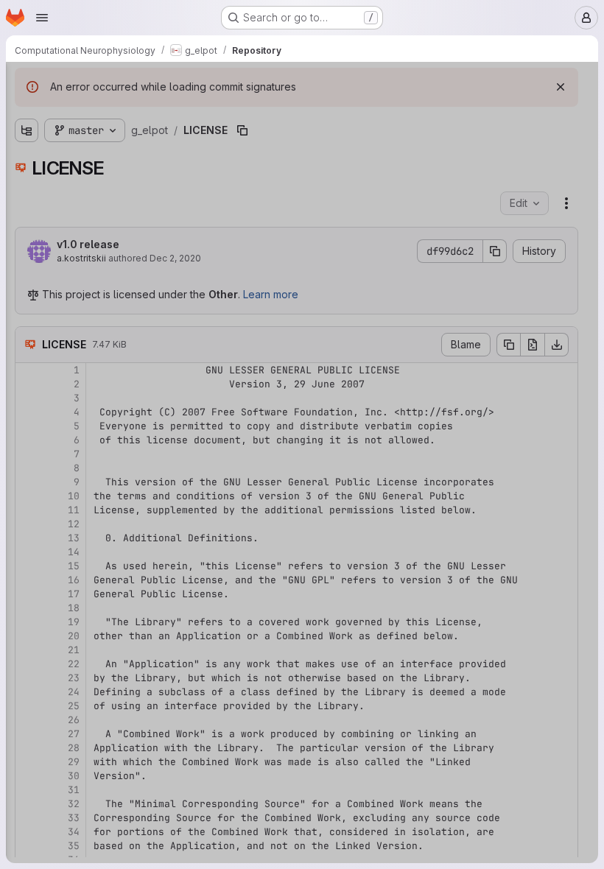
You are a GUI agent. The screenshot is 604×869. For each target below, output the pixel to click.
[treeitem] (122, 137)
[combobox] (121, 111)
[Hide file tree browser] (26, 82)
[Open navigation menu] (42, 17)
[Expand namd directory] (26, 138)
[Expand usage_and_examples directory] (26, 161)
